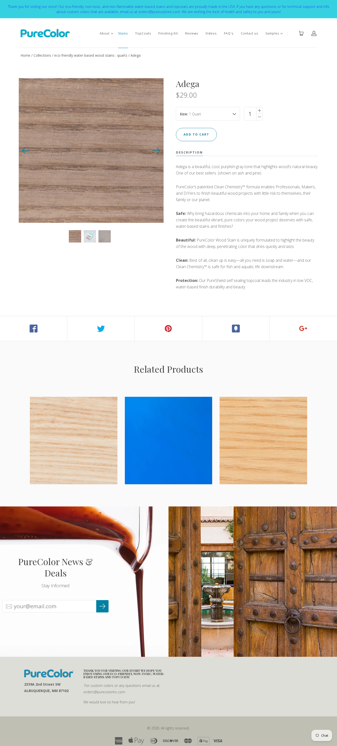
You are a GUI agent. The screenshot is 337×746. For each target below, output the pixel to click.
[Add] (303, 328)
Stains (123, 33)
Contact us (249, 33)
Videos (211, 33)
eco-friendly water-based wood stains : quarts (90, 55)
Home (25, 55)
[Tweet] (101, 328)
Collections (42, 55)
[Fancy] (236, 328)
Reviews (191, 33)
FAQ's (228, 33)
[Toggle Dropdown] (112, 33)
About (105, 33)
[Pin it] (168, 328)
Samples (272, 33)
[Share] (33, 328)
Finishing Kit (168, 33)
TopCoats (143, 33)
